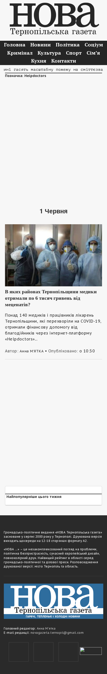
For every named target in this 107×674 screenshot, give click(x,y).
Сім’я (93, 52)
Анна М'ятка (46, 628)
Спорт (74, 52)
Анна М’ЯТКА (32, 351)
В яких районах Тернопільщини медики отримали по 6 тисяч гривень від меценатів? (51, 298)
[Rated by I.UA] (91, 650)
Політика (68, 44)
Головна (14, 44)
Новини (40, 44)
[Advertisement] (53, 139)
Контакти (63, 60)
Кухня (38, 60)
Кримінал (20, 52)
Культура (49, 52)
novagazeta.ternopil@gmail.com (57, 633)
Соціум (94, 44)
